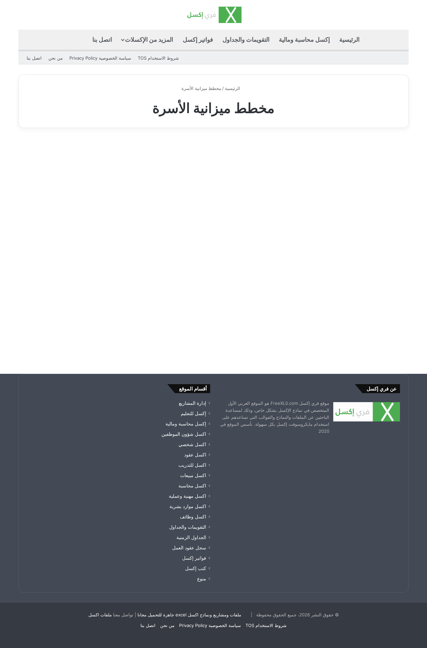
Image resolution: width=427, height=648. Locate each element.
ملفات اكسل (100, 614)
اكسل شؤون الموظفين (183, 434)
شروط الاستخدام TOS (158, 58)
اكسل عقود (195, 454)
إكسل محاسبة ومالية (304, 39)
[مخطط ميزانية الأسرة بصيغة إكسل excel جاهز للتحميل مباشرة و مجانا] (346, 251)
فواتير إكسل (198, 39)
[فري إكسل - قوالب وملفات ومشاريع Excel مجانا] (213, 15)
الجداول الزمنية (191, 537)
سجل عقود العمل (189, 547)
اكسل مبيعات (193, 475)
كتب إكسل (195, 568)
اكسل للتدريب (192, 465)
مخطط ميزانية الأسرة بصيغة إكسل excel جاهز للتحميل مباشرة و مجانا (352, 176)
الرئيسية (349, 39)
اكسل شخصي (192, 444)
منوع (201, 578)
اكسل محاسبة (192, 485)
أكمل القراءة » (379, 332)
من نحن (55, 58)
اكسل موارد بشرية (187, 506)
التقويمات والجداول (246, 39)
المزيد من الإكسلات (149, 39)
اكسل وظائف (193, 516)
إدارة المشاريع (192, 403)
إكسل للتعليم (193, 413)
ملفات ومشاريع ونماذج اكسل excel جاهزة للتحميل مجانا (189, 614)
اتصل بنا (102, 39)
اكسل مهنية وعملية (187, 496)
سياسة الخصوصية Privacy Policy (100, 58)
